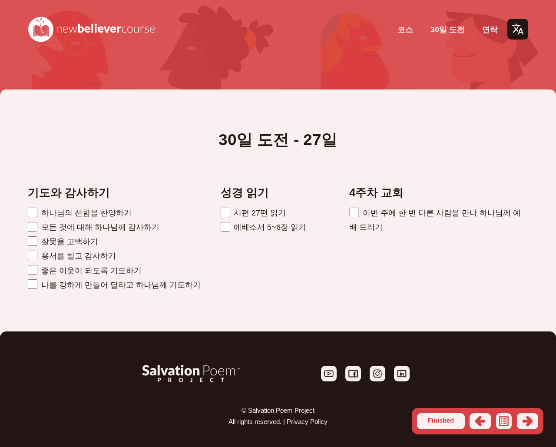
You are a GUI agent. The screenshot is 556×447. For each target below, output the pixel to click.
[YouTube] (329, 379)
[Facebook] (354, 379)
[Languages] (517, 29)
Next (527, 421)
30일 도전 (447, 29)
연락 (490, 29)
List (504, 421)
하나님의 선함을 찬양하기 (85, 212)
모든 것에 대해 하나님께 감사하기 (99, 227)
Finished (441, 420)
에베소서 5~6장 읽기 (269, 227)
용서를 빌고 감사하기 (77, 255)
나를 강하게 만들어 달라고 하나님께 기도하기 (120, 284)
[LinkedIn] (402, 379)
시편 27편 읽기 (259, 212)
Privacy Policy (307, 421)
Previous (480, 421)
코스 (405, 29)
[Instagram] (378, 379)
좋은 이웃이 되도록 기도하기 (90, 270)
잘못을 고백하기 (68, 241)
